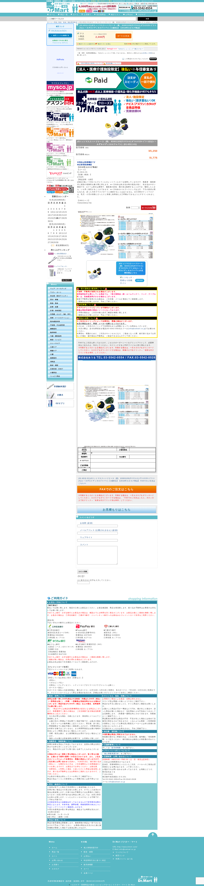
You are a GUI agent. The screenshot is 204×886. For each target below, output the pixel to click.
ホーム (52, 14)
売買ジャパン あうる (124, 859)
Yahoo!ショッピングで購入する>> (131, 49)
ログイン (85, 3)
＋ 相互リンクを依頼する (60, 35)
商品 (55, 22)
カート (76, 14)
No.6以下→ (66, 280)
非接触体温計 (60, 386)
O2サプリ (60, 403)
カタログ (142, 14)
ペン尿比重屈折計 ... (61, 253)
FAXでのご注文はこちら (117, 489)
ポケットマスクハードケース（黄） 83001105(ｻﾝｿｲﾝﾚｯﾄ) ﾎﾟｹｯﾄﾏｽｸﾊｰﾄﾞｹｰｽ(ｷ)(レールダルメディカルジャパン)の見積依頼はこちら (130, 268)
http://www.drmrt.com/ (127, 847)
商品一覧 (64, 14)
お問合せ (129, 14)
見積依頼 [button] (139, 280)
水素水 (60, 395)
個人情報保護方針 (151, 3)
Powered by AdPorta (60, 42)
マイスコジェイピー (59, 30)
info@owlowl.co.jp (137, 328)
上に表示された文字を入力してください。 (94, 580)
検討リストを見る (104, 44)
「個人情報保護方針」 (111, 753)
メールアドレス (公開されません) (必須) (99, 530)
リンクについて (122, 852)
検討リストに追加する (87, 44)
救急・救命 (62, 22)
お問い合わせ (57, 860)
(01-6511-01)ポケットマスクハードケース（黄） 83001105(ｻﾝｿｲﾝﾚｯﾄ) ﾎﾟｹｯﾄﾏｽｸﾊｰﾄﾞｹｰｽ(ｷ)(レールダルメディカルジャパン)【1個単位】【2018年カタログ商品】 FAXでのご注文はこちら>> (116, 480)
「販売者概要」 (116, 748)
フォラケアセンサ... (61, 266)
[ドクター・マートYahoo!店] (60, 173)
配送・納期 (140, 3)
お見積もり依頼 (147, 53)
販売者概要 (103, 3)
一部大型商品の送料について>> (91, 63)
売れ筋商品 (101, 14)
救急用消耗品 (72, 22)
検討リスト (115, 14)
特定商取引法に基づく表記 (118, 3)
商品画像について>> (113, 63)
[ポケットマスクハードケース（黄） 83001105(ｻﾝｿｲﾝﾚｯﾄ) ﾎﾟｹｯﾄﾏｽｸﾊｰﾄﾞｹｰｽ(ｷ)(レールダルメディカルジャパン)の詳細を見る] (94, 268)
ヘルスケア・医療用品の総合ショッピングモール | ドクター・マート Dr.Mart (102, 885)
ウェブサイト (86, 537)
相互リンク (120, 855)
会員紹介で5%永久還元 (60, 40)
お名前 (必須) (86, 523)
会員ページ (94, 3)
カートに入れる (123, 36)
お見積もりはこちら (117, 509)
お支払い (131, 3)
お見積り (87, 14)
